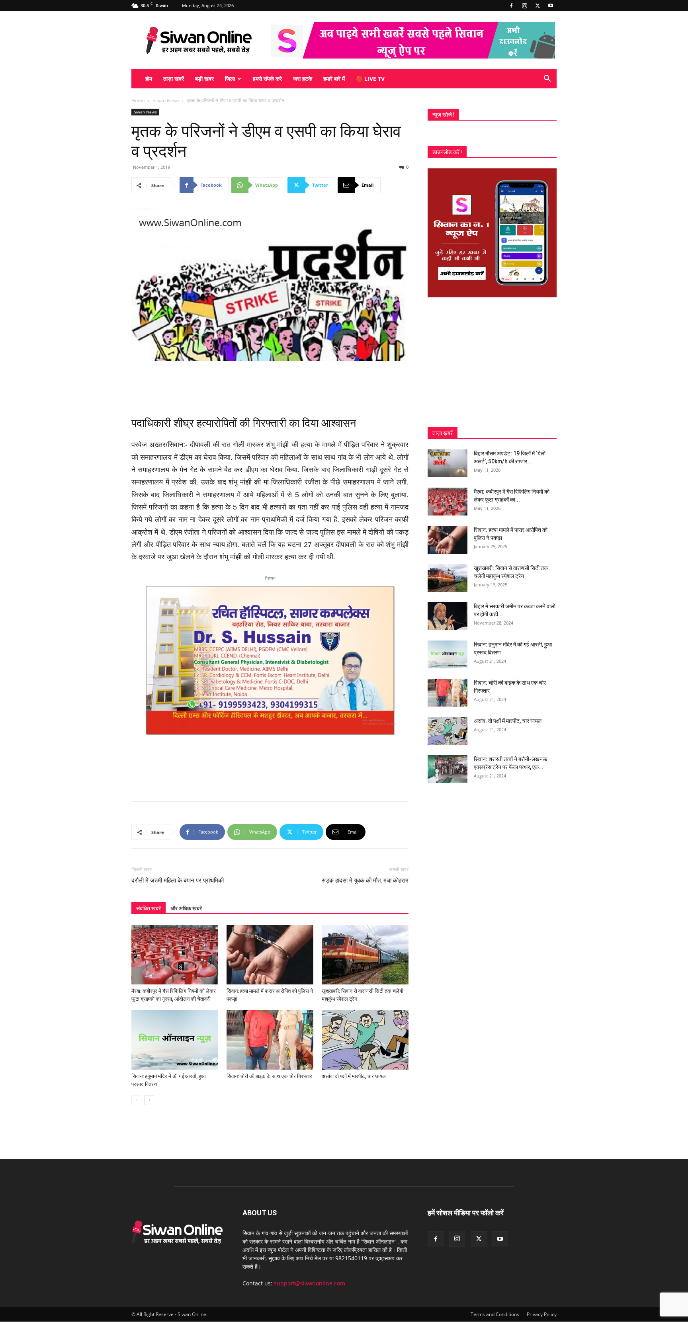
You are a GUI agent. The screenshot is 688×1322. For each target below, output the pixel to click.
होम (148, 78)
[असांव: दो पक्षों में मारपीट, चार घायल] (365, 1040)
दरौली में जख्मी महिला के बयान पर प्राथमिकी (177, 880)
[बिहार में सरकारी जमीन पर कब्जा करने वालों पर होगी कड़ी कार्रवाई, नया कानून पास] (447, 616)
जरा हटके (302, 78)
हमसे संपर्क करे (267, 78)
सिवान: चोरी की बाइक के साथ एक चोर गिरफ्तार (269, 1076)
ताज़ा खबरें (173, 78)
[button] (547, 79)
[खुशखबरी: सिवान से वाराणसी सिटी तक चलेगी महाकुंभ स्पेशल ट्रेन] (365, 954)
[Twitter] (537, 5)
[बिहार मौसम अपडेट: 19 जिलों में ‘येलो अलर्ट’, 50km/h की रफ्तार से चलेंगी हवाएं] (447, 463)
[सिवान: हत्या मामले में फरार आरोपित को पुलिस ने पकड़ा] (270, 954)
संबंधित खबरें (148, 908)
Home (138, 100)
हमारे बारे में (334, 78)
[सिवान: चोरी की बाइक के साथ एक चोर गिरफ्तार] (270, 1040)
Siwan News (165, 100)
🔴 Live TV (370, 78)
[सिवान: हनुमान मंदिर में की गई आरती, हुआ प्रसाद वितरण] (174, 1040)
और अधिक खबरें (186, 908)
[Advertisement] (270, 383)
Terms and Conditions (495, 1314)
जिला (230, 78)
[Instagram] (524, 5)
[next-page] (149, 1100)
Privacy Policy (542, 1314)
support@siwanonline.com (309, 1283)
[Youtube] (551, 5)
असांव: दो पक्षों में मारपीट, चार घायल (354, 1076)
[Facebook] (511, 5)
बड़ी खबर (204, 78)
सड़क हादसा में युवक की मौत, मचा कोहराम (365, 880)
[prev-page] (136, 1100)
